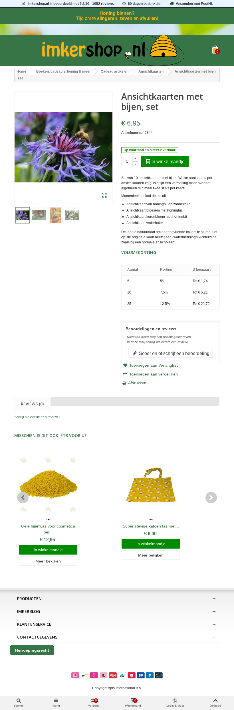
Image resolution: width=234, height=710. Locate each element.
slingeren (107, 18)
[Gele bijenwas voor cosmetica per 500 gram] (48, 485)
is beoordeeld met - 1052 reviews (71, 4)
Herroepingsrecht (32, 650)
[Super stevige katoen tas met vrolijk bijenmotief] (151, 485)
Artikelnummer (132, 133)
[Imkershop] (113, 50)
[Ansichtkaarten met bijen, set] (104, 195)
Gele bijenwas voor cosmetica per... (48, 529)
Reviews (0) (32, 404)
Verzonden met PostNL (194, 4)
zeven (126, 18)
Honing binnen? (117, 13)
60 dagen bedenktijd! (145, 4)
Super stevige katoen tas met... (151, 526)
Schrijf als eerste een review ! (37, 417)
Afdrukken (137, 383)
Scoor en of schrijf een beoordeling (173, 353)
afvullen (148, 18)
